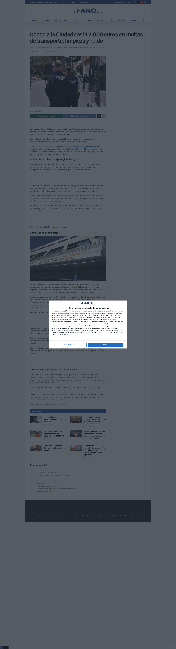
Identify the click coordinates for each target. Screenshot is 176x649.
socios (71, 311)
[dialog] (88, 325)
